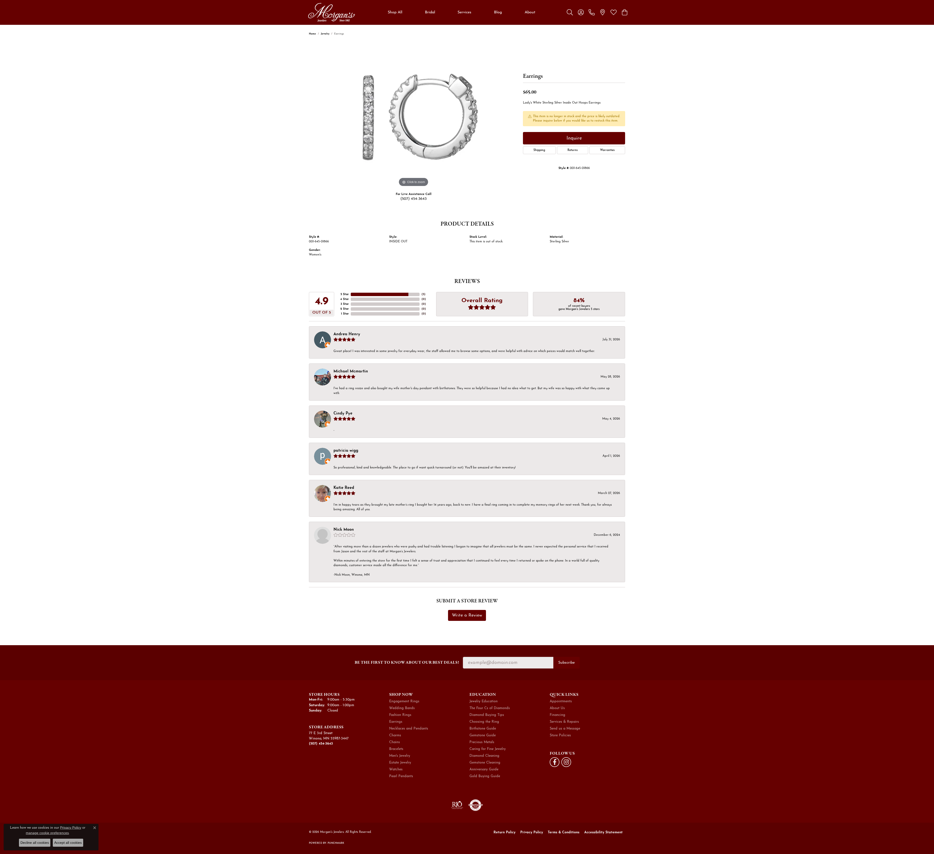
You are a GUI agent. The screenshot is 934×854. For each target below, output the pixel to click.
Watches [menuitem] (396, 769)
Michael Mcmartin (350, 371)
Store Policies (560, 735)
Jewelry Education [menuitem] (483, 701)
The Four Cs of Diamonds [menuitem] (489, 708)
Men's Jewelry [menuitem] (399, 756)
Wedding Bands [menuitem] (402, 708)
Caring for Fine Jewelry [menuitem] (487, 749)
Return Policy (504, 832)
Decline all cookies (34, 843)
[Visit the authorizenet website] (475, 805)
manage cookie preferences (47, 833)
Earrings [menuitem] (395, 722)
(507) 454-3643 (413, 199)
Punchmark (336, 843)
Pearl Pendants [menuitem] (401, 776)
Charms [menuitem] (395, 735)
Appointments (561, 701)
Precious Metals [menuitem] (481, 742)
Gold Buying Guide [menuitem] (484, 776)
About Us (557, 708)
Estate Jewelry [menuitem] (400, 763)
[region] (413, 115)
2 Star (344, 309)
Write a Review (467, 615)
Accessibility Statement (603, 832)
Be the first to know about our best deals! (407, 662)
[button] (570, 12)
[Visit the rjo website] (457, 805)
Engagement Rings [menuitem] (404, 701)
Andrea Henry (346, 334)
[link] (592, 12)
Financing (557, 715)
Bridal (430, 12)
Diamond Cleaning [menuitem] (484, 756)
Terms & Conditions (563, 832)
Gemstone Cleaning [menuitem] (484, 763)
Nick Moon (343, 530)
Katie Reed (343, 488)
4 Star (344, 299)
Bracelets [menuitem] (396, 749)
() (423, 294)
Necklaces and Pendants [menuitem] (408, 729)
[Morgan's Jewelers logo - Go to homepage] (331, 12)
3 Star (345, 304)
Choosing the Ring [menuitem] (484, 722)
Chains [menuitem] (394, 742)
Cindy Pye (342, 413)
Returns (572, 150)
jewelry (325, 34)
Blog (498, 12)
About (530, 12)
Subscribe (566, 663)
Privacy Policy (531, 832)
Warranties (607, 150)
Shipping (539, 150)
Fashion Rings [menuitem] (400, 715)
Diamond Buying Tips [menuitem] (486, 715)
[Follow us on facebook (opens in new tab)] (554, 762)
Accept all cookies (68, 843)
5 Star (345, 294)
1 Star (345, 313)
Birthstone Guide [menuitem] (482, 729)
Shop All (395, 12)
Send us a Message (565, 729)
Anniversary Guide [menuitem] (483, 769)
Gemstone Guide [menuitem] (482, 735)
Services (464, 12)
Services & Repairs (564, 722)
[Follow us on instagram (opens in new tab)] (566, 762)
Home (312, 34)
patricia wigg (345, 451)
